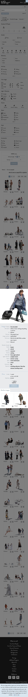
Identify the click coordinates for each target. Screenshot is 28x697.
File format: (7, 338)
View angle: (7, 355)
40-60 (12, 349)
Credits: (8, 374)
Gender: (8, 347)
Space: (8, 360)
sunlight (12, 357)
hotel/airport (16, 360)
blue (22, 366)
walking (12, 353)
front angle (13, 355)
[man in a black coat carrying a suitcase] (7, 399)
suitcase (12, 368)
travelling (17, 368)
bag (11, 364)
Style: (8, 362)
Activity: (8, 353)
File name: (8, 334)
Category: (8, 326)
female (12, 347)
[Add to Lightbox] (13, 406)
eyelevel (18, 355)
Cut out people (14, 327)
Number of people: (6, 345)
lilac (24, 366)
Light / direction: (6, 356)
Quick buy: (7, 378)
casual (11, 362)
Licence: (8, 342)
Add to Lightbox (14, 381)
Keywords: (7, 366)
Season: (8, 358)
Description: (7, 328)
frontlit (16, 357)
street (11, 360)
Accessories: (7, 364)
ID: (9, 332)
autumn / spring (14, 358)
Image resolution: (6, 336)
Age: (9, 349)
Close (16, 695)
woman (21, 368)
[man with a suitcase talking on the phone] (20, 399)
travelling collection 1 (15, 366)
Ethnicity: (8, 351)
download (14, 386)
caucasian (12, 351)
